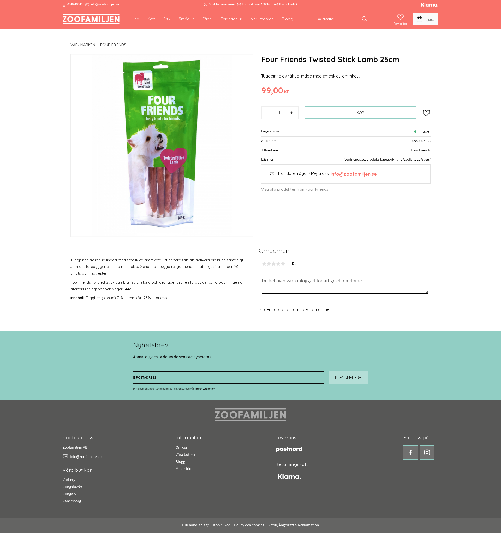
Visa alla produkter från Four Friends (294, 189)
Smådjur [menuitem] (186, 18)
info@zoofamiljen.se (104, 4)
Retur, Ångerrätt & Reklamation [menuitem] (293, 525)
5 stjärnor (283, 263)
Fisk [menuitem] (166, 18)
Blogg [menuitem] (287, 18)
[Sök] (365, 19)
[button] (400, 17)
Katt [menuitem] (151, 18)
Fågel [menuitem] (207, 18)
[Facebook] (410, 452)
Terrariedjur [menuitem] (231, 18)
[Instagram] (427, 452)
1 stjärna (264, 263)
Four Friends (421, 150)
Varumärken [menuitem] (262, 18)
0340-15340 (74, 4)
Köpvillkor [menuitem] (221, 525)
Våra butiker (185, 454)
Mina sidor (184, 468)
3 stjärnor (273, 263)
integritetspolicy (205, 389)
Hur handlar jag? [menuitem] (195, 525)
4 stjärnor (278, 263)
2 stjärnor (268, 263)
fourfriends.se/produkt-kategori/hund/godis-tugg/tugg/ (387, 159)
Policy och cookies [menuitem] (249, 525)
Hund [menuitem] (134, 18)
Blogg (180, 461)
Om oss (181, 447)
